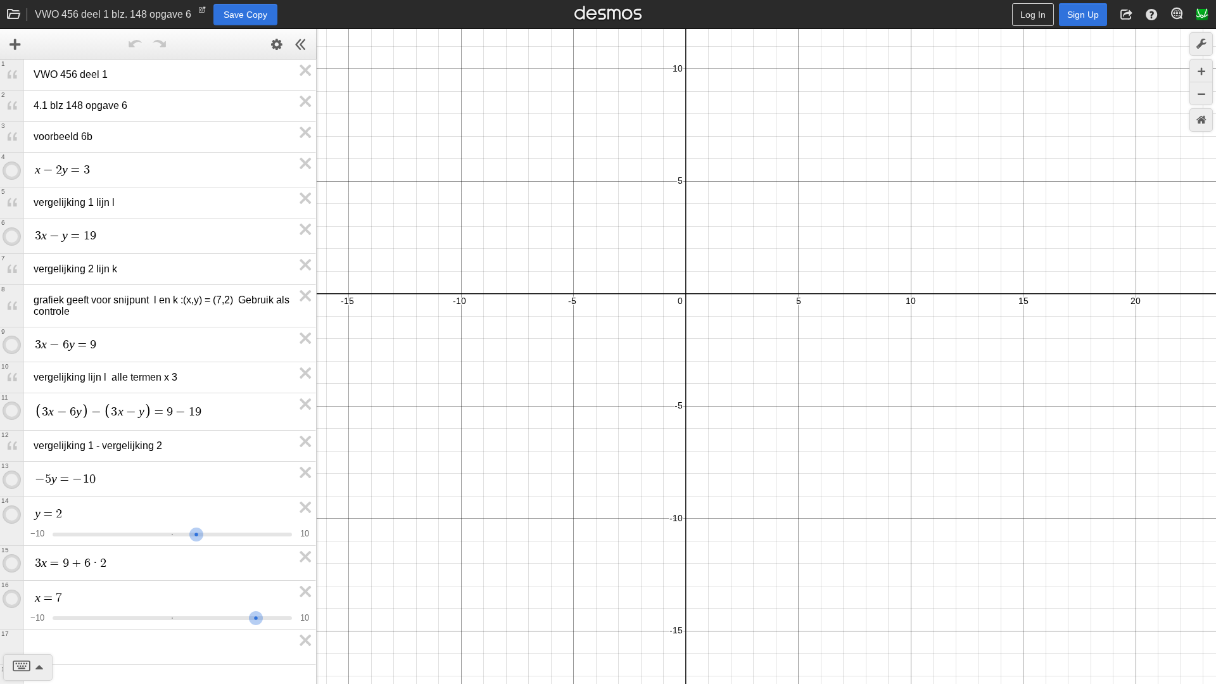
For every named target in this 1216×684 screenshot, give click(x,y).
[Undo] (135, 44)
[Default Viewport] (1201, 120)
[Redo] (159, 44)
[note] (202, 12)
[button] (1126, 14)
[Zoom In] (1201, 71)
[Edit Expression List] (276, 44)
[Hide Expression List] (301, 44)
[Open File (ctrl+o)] (14, 14)
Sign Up (1083, 15)
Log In (1033, 15)
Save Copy (245, 15)
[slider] (196, 532)
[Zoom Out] (1201, 93)
